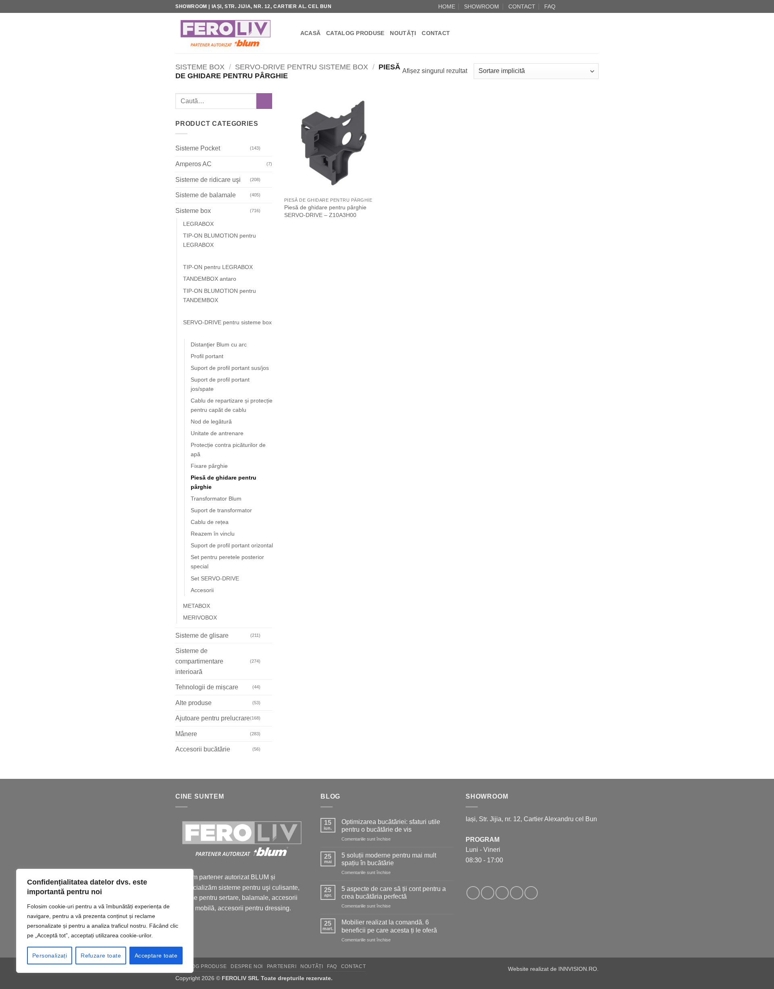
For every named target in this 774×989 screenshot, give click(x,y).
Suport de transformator (221, 510)
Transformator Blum (216, 499)
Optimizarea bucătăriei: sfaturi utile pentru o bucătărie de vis (390, 825)
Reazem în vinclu (213, 534)
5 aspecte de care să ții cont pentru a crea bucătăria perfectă (393, 892)
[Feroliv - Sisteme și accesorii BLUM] (225, 33)
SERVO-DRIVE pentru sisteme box (301, 67)
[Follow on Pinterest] (531, 892)
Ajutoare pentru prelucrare (212, 718)
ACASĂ (310, 33)
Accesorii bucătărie (202, 749)
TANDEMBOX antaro (209, 279)
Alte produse (193, 702)
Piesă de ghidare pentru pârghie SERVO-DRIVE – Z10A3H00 (325, 211)
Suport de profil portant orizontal (232, 545)
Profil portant (207, 356)
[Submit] (264, 101)
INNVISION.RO (577, 969)
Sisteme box (200, 67)
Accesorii (202, 590)
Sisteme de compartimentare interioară (199, 661)
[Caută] (291, 33)
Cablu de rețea (210, 522)
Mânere (186, 733)
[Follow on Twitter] (502, 892)
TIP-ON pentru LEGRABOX (218, 267)
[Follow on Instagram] (571, 6)
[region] (105, 921)
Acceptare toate (156, 955)
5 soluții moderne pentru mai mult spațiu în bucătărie (388, 859)
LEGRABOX (198, 224)
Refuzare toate (101, 955)
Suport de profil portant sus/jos (230, 368)
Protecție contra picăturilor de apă (228, 449)
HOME (446, 6)
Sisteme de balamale (205, 195)
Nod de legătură (211, 421)
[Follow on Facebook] (564, 6)
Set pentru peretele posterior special (227, 562)
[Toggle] (267, 148)
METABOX (196, 606)
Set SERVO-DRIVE (215, 578)
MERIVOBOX (200, 617)
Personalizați (49, 955)
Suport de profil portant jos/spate (220, 384)
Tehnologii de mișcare (206, 687)
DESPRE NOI (247, 966)
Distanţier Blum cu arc (219, 344)
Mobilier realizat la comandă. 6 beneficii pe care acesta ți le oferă (389, 926)
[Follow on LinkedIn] (594, 6)
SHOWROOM (481, 6)
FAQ (550, 6)
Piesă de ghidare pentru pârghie (223, 482)
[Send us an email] (579, 6)
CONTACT (521, 6)
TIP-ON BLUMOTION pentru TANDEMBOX (219, 295)
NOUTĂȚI (403, 33)
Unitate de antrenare (217, 433)
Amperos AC (193, 164)
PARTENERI (282, 966)
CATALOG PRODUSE (355, 33)
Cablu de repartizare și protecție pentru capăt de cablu (232, 405)
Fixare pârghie (209, 466)
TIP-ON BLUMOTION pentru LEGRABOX (219, 240)
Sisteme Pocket (197, 148)
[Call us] (587, 6)
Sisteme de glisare (202, 635)
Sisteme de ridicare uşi (208, 179)
